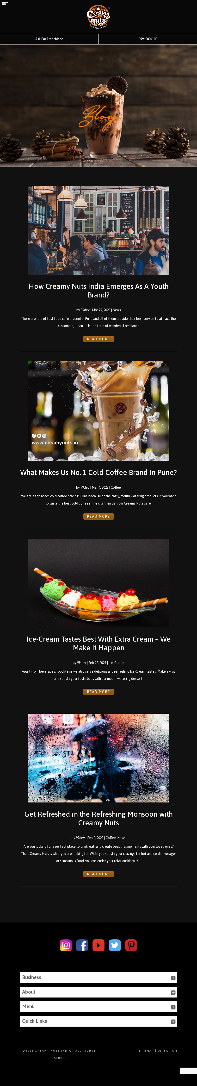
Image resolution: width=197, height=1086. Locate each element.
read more (98, 339)
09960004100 (148, 39)
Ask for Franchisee (49, 39)
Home (95, 96)
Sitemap (146, 1050)
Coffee (116, 487)
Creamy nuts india (53, 1050)
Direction (168, 1050)
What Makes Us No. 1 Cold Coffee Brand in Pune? (98, 472)
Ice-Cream (116, 663)
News (117, 310)
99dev (85, 310)
